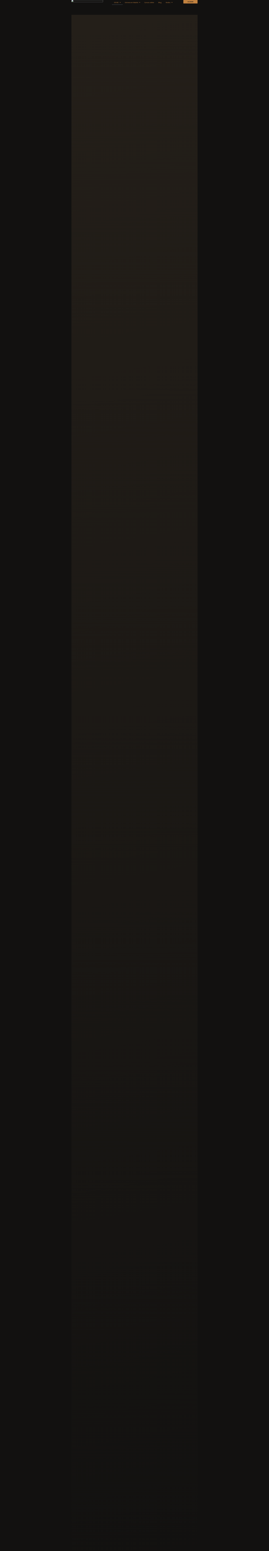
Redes (168, 2)
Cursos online (149, 2)
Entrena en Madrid (131, 2)
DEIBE (116, 2)
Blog (160, 2)
